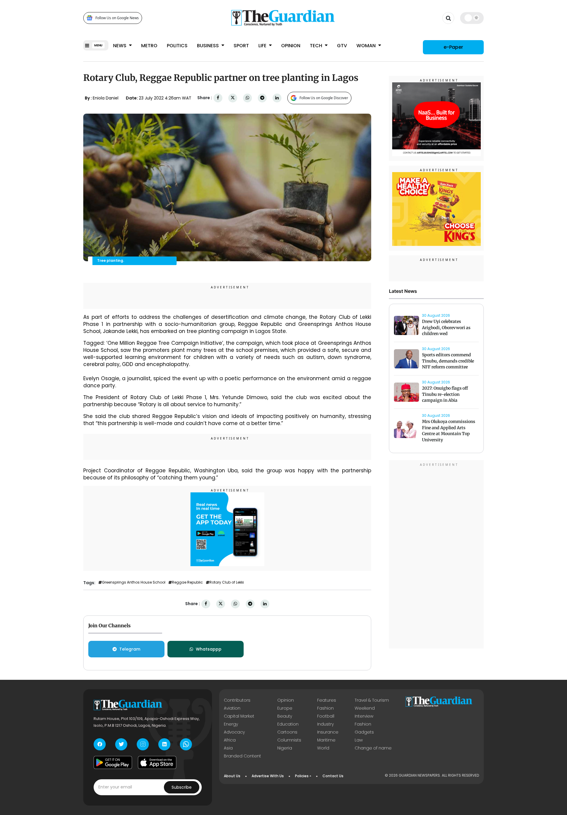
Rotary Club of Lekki (226, 582)
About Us (232, 775)
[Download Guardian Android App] (113, 762)
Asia (228, 748)
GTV (342, 45)
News (120, 45)
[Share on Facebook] (218, 98)
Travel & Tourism (372, 700)
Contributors (237, 700)
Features (326, 700)
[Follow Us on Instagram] (143, 744)
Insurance (327, 732)
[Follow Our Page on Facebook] (100, 744)
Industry (325, 724)
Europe (284, 708)
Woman (366, 45)
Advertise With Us (268, 775)
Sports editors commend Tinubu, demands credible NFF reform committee (448, 361)
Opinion (290, 45)
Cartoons (287, 732)
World (323, 748)
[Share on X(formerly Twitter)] (233, 98)
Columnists (289, 740)
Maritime (326, 740)
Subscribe (182, 787)
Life (263, 45)
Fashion (325, 708)
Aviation (232, 708)
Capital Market (239, 716)
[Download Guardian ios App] (157, 762)
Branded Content (242, 756)
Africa (230, 740)
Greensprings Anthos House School (133, 582)
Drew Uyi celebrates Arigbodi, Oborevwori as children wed (446, 328)
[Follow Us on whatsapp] (186, 744)
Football (325, 716)
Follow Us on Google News (117, 17)
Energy (231, 724)
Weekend (365, 708)
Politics (177, 45)
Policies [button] (302, 775)
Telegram (129, 649)
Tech (316, 45)
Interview (364, 716)
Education (288, 724)
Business (208, 45)
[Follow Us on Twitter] (121, 744)
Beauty (284, 716)
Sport (241, 45)
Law (359, 740)
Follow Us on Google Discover (323, 97)
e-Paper (453, 47)
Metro (149, 45)
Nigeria (284, 748)
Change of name (373, 748)
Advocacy (234, 732)
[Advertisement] (436, 555)
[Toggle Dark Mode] (472, 17)
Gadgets (364, 732)
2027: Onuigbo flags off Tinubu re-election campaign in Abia (445, 394)
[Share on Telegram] (262, 98)
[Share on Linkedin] (277, 98)
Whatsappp (208, 649)
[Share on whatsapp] (247, 98)
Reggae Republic (187, 582)
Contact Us (332, 775)
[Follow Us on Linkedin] (164, 744)
